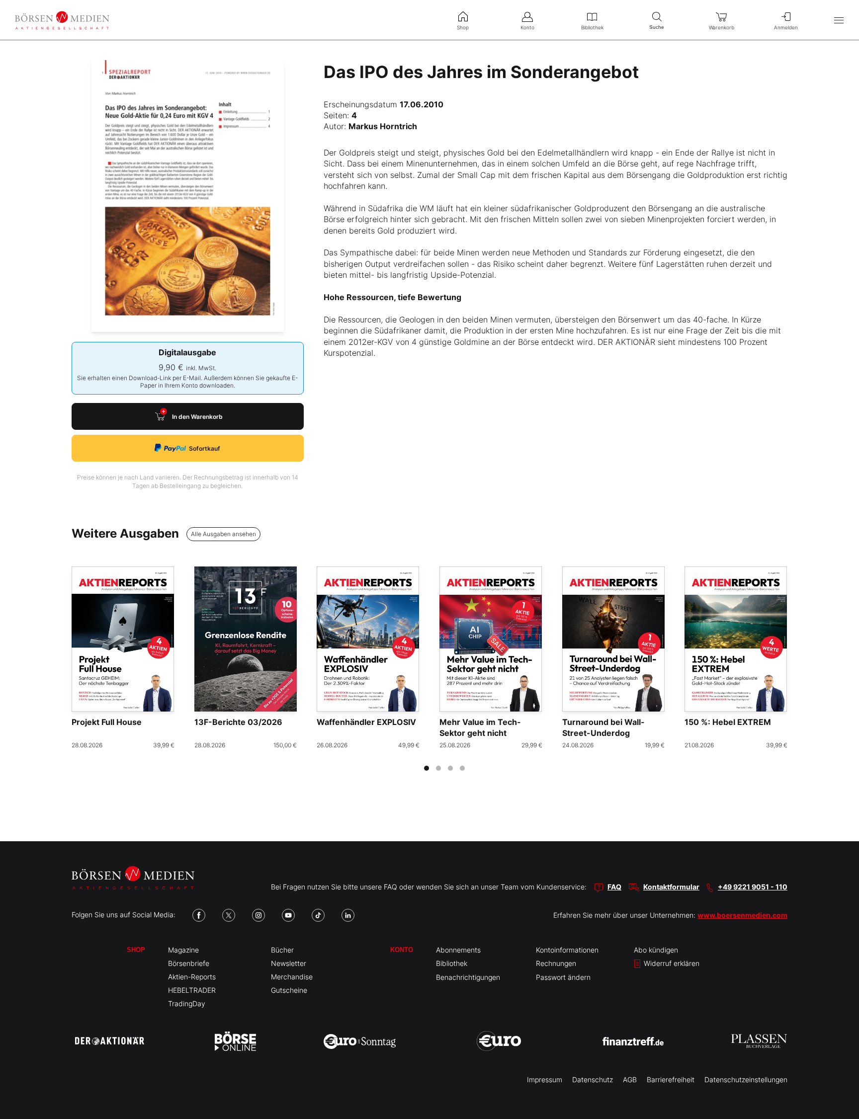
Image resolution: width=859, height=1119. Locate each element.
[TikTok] (318, 915)
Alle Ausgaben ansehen (223, 534)
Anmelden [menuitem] (786, 27)
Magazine (183, 950)
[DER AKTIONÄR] (110, 1041)
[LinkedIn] (348, 915)
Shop (136, 950)
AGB (630, 1079)
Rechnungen (556, 963)
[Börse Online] (235, 1041)
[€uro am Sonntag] (360, 1041)
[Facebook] (198, 915)
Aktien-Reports (192, 976)
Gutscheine (289, 990)
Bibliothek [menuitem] (592, 27)
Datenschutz (592, 1079)
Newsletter (288, 963)
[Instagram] (258, 915)
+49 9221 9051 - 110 (752, 886)
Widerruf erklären (670, 963)
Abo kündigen (656, 950)
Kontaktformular (671, 886)
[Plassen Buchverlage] (759, 1041)
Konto (401, 950)
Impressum (544, 1079)
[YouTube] (288, 915)
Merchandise (292, 976)
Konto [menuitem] (527, 27)
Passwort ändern (563, 977)
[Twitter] (228, 915)
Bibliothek (451, 963)
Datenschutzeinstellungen (745, 1079)
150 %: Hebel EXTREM (728, 722)
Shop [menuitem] (463, 27)
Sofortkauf (204, 448)
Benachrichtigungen (468, 977)
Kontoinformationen (567, 950)
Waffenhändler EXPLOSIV (366, 722)
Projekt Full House (107, 722)
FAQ (614, 886)
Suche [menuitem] (656, 27)
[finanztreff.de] (633, 1041)
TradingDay (186, 1003)
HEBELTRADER (192, 990)
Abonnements (458, 950)
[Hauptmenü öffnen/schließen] (839, 20)
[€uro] (499, 1041)
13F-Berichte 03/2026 (238, 722)
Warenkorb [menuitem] (721, 27)
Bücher (282, 950)
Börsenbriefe (188, 963)
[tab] (426, 768)
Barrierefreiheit (670, 1079)
